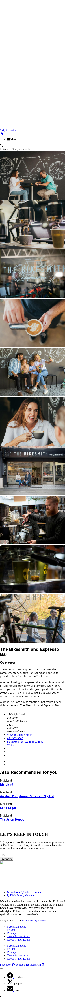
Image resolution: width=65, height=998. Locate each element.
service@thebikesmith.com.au (25, 741)
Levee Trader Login (18, 939)
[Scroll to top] (1, 968)
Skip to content (8, 130)
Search (6, 149)
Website (12, 745)
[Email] (10, 990)
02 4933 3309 (15, 738)
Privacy (11, 933)
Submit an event (16, 926)
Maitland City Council (34, 920)
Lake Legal (8, 808)
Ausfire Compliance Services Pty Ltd (27, 796)
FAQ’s (11, 929)
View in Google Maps (19, 734)
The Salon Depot (12, 819)
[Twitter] (10, 983)
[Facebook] (10, 977)
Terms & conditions (18, 936)
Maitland (6, 784)
